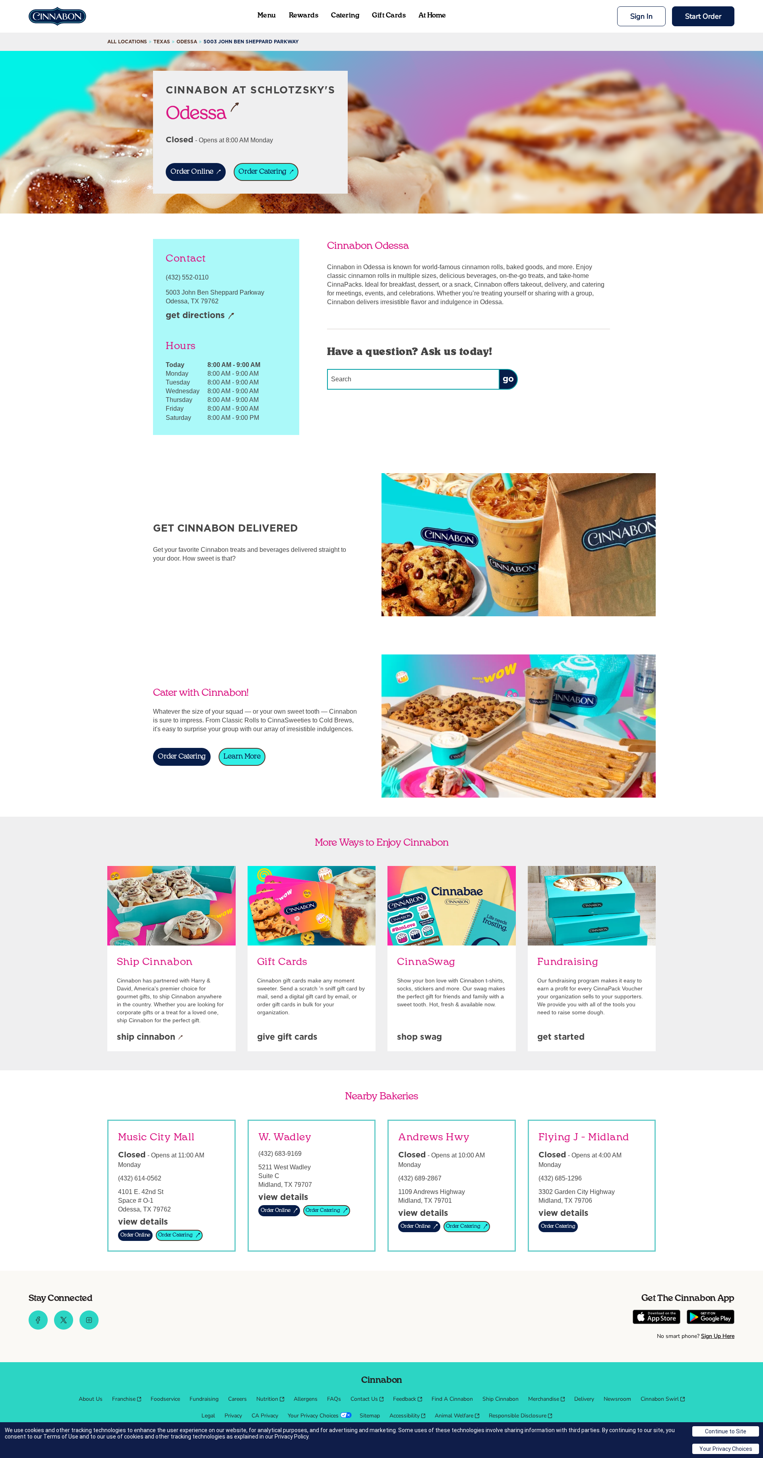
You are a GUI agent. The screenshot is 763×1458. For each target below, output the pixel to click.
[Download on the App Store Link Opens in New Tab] (656, 1318)
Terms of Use (60, 1436)
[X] (63, 1327)
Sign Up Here (717, 1336)
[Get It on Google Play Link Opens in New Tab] (710, 1318)
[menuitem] (91, 1399)
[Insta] (89, 1327)
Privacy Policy (291, 1436)
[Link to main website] (57, 16)
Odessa (196, 112)
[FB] (38, 1327)
